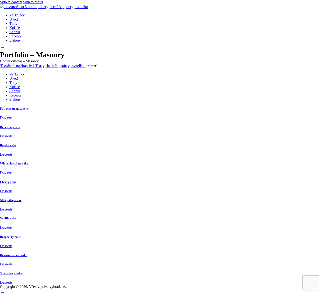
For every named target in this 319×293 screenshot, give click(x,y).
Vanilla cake (8, 218)
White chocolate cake (14, 163)
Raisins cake (8, 145)
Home (4, 61)
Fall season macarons (14, 108)
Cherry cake (8, 182)
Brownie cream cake (13, 255)
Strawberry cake (11, 273)
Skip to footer (33, 2)
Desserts (6, 118)
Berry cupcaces (10, 127)
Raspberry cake (10, 237)
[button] (2, 48)
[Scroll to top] (2, 291)
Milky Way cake (10, 200)
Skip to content (11, 2)
